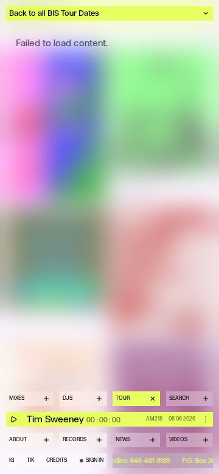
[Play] (13, 419)
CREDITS (56, 460)
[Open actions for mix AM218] (205, 419)
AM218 (154, 419)
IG (11, 460)
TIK (30, 460)
